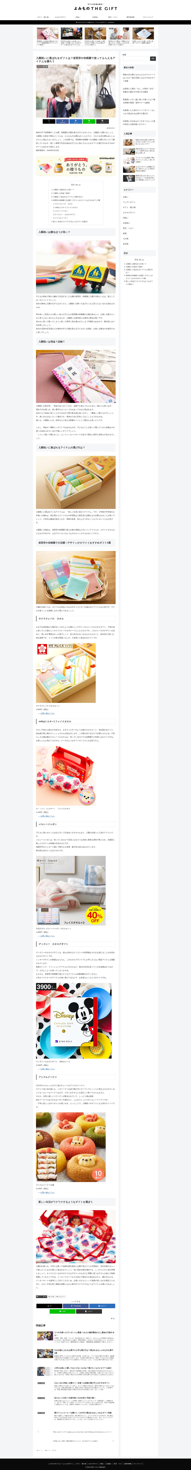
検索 (124, 55)
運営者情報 (127, 1464)
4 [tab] (100, 50)
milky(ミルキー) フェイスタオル (66, 207)
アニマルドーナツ (61, 218)
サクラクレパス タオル (64, 204)
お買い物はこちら (47, 713)
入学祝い (52, 1296)
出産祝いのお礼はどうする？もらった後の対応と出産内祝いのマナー (139, 122)
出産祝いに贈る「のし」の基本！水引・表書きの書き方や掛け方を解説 (139, 90)
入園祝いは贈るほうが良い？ (63, 189)
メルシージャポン (61, 211)
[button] (102, 121)
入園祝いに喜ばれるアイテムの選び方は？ (68, 197)
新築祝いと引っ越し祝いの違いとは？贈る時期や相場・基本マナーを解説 (139, 101)
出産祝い (109, 1464)
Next (156, 37)
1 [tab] (91, 50)
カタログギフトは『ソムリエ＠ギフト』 (61, 1464)
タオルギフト (61, 1296)
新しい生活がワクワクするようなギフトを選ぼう (70, 221)
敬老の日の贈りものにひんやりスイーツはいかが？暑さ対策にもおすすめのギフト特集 (139, 78)
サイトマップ (138, 1464)
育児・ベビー (118, 1464)
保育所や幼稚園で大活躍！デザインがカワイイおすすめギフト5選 (76, 200)
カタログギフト (93, 1464)
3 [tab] (97, 50)
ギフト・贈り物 (42, 1296)
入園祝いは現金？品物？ (62, 193)
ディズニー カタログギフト (65, 214)
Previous (35, 37)
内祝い (102, 1464)
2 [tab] (94, 50)
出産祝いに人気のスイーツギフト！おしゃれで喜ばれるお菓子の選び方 (139, 111)
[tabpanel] (47, 37)
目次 (73, 185)
